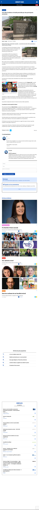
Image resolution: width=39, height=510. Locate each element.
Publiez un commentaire (8, 174)
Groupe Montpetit (5, 432)
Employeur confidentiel (6, 413)
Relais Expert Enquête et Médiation (7, 451)
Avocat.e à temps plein (7, 416)
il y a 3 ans (8, 138)
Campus (3, 290)
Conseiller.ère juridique (7, 442)
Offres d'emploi (19, 5)
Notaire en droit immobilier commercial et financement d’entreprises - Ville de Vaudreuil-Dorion (11, 410)
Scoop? (37, 4)
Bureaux (3, 258)
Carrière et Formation (5, 225)
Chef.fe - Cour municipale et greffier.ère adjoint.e (11, 454)
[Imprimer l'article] (36, 231)
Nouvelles (4, 10)
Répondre (8, 145)
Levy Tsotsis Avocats (5, 466)
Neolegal (4, 472)
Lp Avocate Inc (5, 418)
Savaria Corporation (5, 444)
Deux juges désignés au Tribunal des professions (18, 359)
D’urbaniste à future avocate (14, 365)
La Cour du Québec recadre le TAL (15, 354)
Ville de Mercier (5, 456)
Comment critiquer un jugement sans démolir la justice (19, 362)
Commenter (20, 231)
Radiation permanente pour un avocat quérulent (18, 357)
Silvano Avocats (5, 438)
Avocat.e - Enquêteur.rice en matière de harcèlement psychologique (10, 449)
